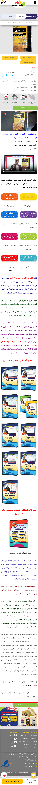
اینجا (34, 685)
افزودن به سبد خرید (12, 781)
